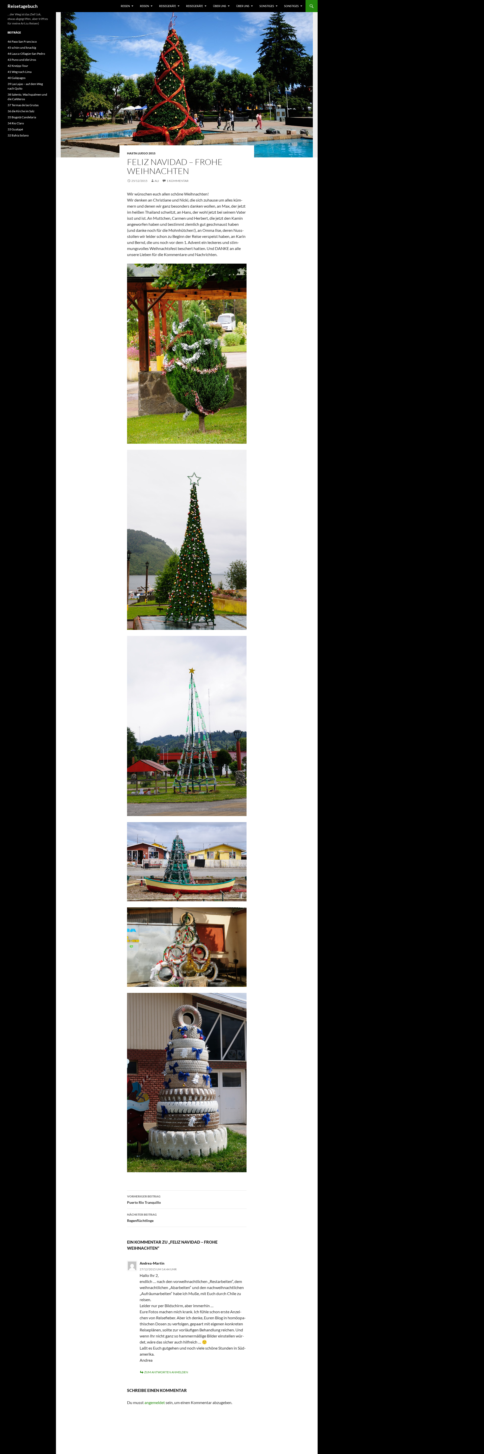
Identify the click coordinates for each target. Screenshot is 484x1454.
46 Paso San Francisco (22, 41)
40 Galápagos (16, 78)
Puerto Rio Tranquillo (144, 1199)
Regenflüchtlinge (142, 1218)
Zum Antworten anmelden (166, 1372)
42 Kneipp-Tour (18, 66)
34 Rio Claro (16, 123)
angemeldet (154, 1402)
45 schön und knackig (22, 47)
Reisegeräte (167, 6)
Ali (157, 181)
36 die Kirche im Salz (21, 111)
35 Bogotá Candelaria (22, 117)
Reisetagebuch (23, 6)
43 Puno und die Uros (22, 60)
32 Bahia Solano (18, 135)
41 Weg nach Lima (20, 72)
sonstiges (266, 6)
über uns (219, 6)
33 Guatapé (15, 129)
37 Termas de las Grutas (23, 105)
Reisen (125, 6)
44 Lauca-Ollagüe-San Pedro (26, 53)
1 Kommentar (178, 181)
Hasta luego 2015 (141, 153)
